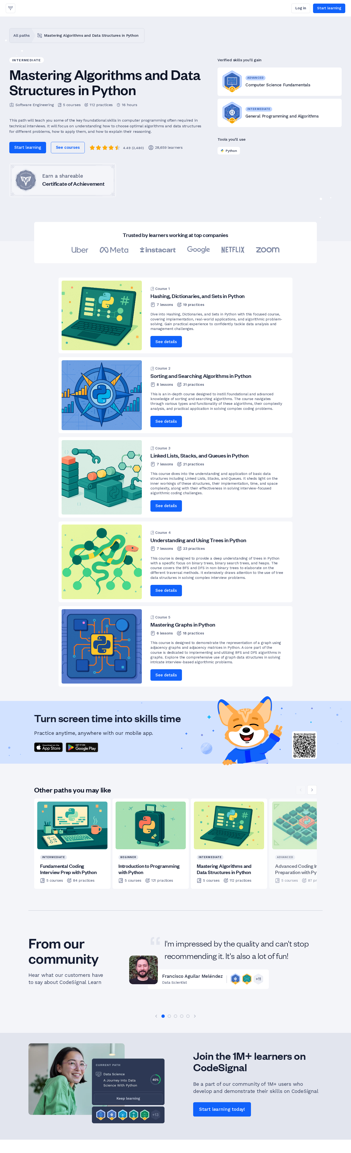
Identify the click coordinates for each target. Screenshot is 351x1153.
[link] (10, 8)
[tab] (163, 1016)
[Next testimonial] (194, 1016)
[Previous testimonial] (156, 1016)
